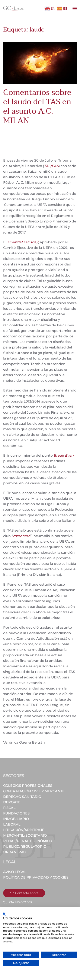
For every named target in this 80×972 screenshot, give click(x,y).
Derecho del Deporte (44, 134)
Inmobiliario (16, 819)
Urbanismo (14, 852)
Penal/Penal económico (27, 841)
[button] (75, 8)
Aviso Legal (14, 872)
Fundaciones (16, 813)
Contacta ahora (26, 893)
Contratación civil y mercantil (34, 791)
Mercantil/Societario (25, 835)
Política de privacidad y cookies (35, 877)
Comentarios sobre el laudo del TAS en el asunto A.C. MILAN (37, 106)
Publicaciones (13, 137)
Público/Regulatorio (24, 846)
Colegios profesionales (27, 786)
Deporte (11, 802)
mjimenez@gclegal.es (35, 131)
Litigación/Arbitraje (23, 830)
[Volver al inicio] (14, 8)
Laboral (11, 824)
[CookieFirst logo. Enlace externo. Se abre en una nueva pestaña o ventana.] (4, 914)
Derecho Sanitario (22, 797)
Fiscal (9, 808)
